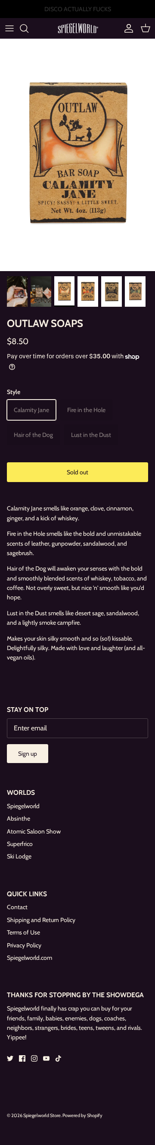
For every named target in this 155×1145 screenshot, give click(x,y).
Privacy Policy (24, 945)
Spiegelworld (23, 806)
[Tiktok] (58, 1058)
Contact (17, 907)
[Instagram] (34, 1058)
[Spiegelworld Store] (77, 28)
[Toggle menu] (9, 28)
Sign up (27, 753)
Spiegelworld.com (29, 958)
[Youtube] (46, 1058)
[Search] (28, 28)
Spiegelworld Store (42, 1115)
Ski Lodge (19, 856)
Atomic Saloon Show (34, 831)
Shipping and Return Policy (41, 920)
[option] (77, 155)
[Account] (126, 28)
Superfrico (20, 844)
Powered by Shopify (82, 1115)
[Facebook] (22, 1058)
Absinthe (18, 818)
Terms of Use (23, 932)
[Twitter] (10, 1058)
